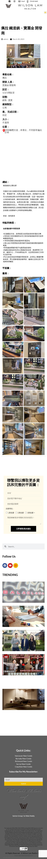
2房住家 (20, 513)
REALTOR (30, 9)
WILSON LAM (30, 5)
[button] (45, 12)
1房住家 (11, 513)
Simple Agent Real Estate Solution (23, 855)
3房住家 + (31, 513)
